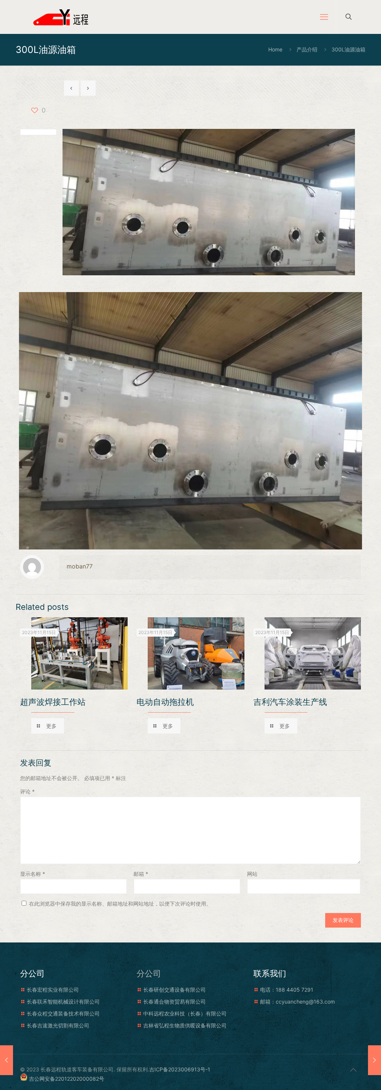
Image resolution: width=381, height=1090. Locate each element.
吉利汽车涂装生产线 (290, 702)
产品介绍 (307, 49)
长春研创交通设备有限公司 (174, 989)
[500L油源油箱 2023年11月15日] (374, 1060)
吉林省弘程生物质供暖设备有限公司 (185, 1025)
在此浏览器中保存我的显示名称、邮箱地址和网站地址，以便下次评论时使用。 (120, 903)
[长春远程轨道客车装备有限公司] (62, 17)
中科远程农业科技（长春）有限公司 (185, 1013)
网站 (252, 874)
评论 (27, 791)
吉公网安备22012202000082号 (66, 1078)
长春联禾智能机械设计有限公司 (63, 1001)
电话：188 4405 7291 (286, 989)
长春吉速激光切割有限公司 (58, 1025)
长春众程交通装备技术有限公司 (63, 1013)
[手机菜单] (324, 16)
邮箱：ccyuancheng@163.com (297, 1001)
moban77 (80, 566)
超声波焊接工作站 (53, 702)
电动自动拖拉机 (165, 702)
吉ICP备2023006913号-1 (179, 1069)
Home (275, 49)
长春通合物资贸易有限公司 (174, 1001)
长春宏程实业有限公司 (53, 989)
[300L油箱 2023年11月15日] (6, 1060)
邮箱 (141, 874)
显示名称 (32, 874)
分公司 (149, 973)
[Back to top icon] (353, 1070)
